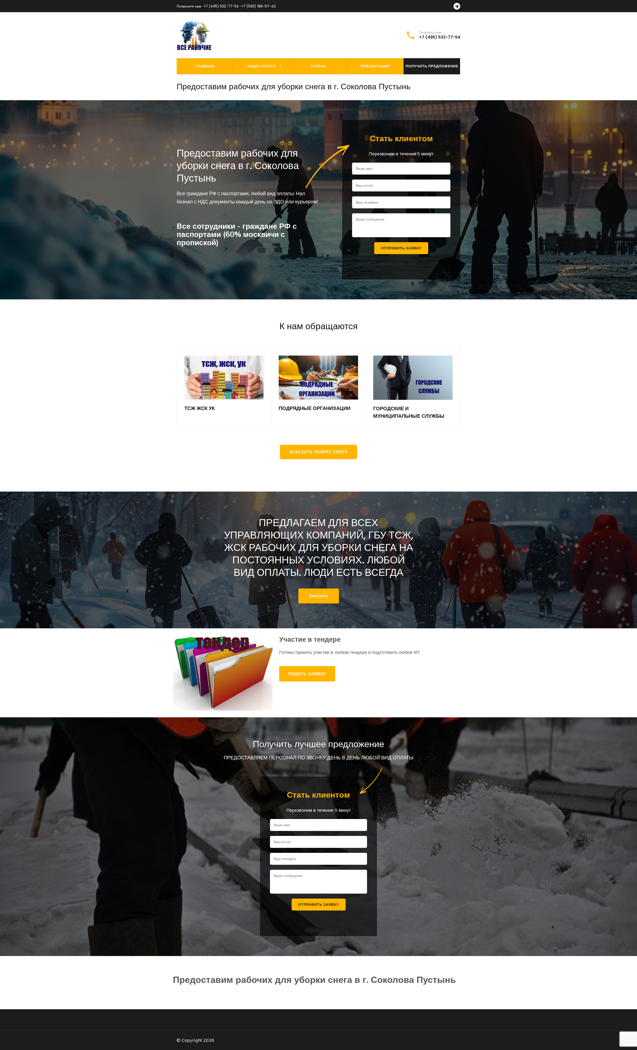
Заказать (318, 596)
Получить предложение (432, 66)
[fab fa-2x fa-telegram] (456, 7)
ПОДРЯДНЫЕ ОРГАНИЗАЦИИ (314, 408)
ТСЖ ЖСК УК (199, 408)
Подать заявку (307, 673)
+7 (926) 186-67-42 (258, 6)
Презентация (375, 66)
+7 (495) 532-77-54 (221, 6)
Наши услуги (262, 66)
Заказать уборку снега (318, 452)
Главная (205, 66)
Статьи (318, 66)
